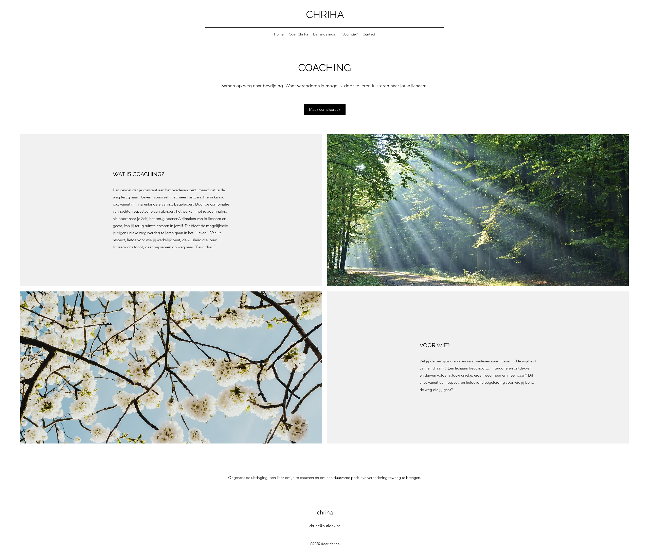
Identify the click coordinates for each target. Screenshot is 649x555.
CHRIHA (325, 14)
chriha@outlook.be (325, 525)
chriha (325, 512)
